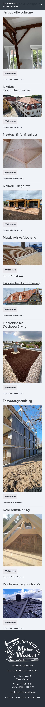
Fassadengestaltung (17, 401)
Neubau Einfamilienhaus (20, 134)
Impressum (16, 666)
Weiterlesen (11, 74)
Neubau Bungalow (16, 186)
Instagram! (35, 697)
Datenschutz (28, 666)
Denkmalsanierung (16, 510)
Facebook (24, 697)
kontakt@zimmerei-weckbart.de (22, 692)
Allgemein (19, 79)
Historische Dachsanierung (22, 283)
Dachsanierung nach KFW (21, 584)
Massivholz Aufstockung (19, 237)
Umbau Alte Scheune (18, 12)
